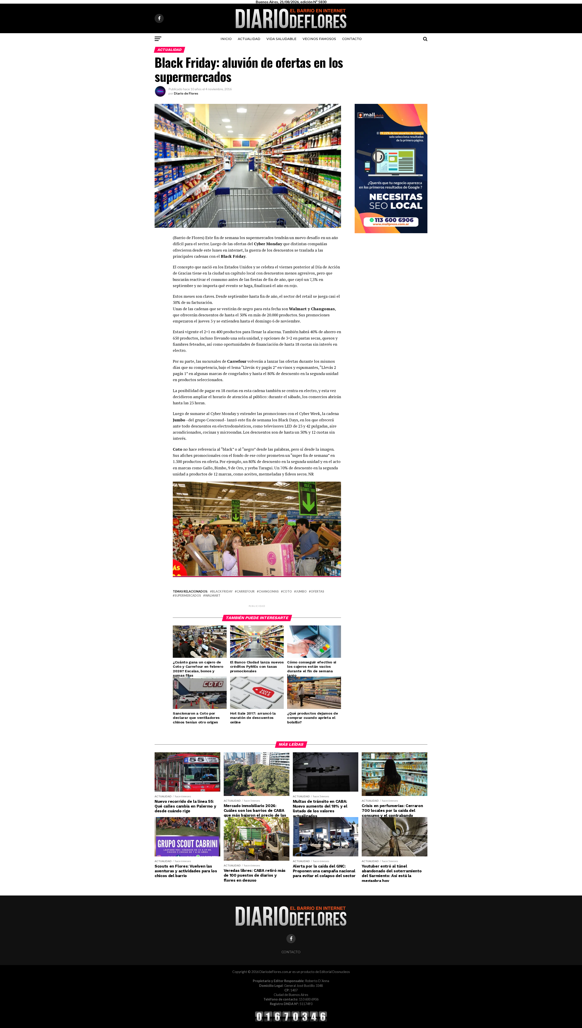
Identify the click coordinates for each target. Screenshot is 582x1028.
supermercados (188, 595)
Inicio (226, 39)
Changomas (269, 591)
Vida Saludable (281, 39)
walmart (212, 595)
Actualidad (249, 39)
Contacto (352, 39)
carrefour (246, 591)
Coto (287, 591)
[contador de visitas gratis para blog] (291, 1021)
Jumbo (301, 591)
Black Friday (222, 591)
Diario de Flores (186, 93)
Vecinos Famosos (319, 39)
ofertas (317, 591)
